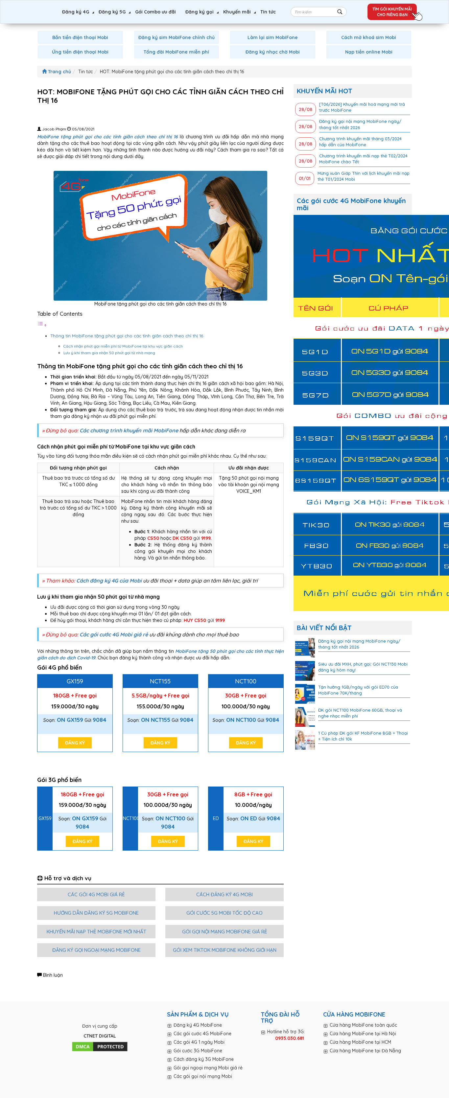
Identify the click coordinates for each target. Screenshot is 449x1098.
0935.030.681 (289, 1038)
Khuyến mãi (237, 12)
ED (216, 818)
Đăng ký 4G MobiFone (198, 1025)
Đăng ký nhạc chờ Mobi (273, 52)
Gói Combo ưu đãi (155, 12)
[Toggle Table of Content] (42, 325)
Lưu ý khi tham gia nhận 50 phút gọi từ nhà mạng (109, 352)
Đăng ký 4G (75, 12)
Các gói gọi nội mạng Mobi (203, 1076)
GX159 (75, 681)
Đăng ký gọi (199, 12)
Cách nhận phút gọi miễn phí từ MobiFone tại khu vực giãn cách (123, 346)
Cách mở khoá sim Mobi (368, 37)
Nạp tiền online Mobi (368, 52)
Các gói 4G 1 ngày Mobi (199, 1042)
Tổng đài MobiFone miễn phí (176, 52)
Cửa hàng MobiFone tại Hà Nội (363, 1034)
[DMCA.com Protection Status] (100, 1047)
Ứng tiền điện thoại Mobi (80, 52)
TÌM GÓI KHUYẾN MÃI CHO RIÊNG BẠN (392, 12)
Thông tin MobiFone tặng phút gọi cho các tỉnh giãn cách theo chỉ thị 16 (126, 335)
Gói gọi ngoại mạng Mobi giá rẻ (208, 1068)
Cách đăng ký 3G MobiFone (204, 1059)
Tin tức (268, 12)
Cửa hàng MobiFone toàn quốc (363, 1025)
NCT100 (245, 681)
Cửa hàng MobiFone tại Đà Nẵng (365, 1051)
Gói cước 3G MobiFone (198, 1051)
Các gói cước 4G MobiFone (202, 1034)
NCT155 (160, 681)
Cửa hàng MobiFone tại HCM (360, 1042)
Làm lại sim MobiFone (273, 37)
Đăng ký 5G (112, 12)
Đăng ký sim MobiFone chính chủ (176, 37)
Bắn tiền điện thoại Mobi (80, 37)
